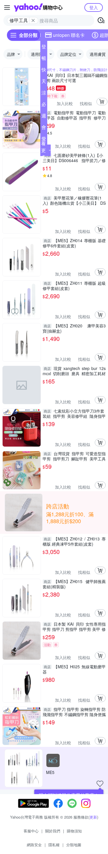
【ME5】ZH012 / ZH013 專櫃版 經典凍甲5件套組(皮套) (74, 541)
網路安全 (34, 844)
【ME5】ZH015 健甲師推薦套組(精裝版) (74, 584)
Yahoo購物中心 (38, 7)
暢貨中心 (43, 59)
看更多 (43, 150)
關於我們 (52, 831)
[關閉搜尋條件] (33, 20)
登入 (93, 7)
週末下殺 (43, 117)
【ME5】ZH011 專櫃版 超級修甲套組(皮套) (74, 285)
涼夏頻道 (43, 93)
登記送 (43, 47)
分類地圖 (73, 844)
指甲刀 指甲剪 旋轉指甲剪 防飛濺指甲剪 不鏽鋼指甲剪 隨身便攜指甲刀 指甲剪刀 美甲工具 (74, 712)
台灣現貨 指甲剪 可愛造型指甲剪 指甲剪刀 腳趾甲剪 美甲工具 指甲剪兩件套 (74, 456)
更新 (93, 817)
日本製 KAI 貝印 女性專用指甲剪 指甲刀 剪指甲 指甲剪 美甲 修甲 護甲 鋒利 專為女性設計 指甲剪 (74, 626)
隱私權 (54, 844)
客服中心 (31, 831)
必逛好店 (43, 105)
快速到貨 (43, 70)
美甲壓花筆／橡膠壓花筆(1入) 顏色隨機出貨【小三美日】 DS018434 (74, 200)
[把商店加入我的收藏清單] (99, 783)
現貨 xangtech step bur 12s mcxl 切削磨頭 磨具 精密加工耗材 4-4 (74, 371)
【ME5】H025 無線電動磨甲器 (74, 669)
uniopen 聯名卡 (69, 35)
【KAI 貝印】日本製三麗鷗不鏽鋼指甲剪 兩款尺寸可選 (75, 78)
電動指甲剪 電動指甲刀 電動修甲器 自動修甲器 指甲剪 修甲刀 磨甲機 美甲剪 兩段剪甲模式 (74, 115)
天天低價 (43, 82)
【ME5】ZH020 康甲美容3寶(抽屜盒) (74, 328)
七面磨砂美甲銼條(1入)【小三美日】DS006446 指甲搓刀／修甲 (74, 158)
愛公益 (43, 140)
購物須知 (74, 831)
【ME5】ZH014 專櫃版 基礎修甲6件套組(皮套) (74, 243)
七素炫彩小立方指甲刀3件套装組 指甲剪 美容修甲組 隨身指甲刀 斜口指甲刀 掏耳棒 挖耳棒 (74, 413)
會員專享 (43, 128)
